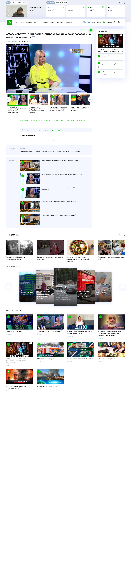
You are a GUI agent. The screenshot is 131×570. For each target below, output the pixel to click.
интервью (55, 120)
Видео (52, 22)
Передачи (60, 22)
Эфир (17, 22)
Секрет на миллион (23, 41)
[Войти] (118, 22)
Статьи (45, 22)
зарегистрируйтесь (57, 130)
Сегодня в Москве (96, 22)
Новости (37, 22)
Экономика (109, 22)
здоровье (34, 120)
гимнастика (24, 120)
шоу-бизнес (71, 120)
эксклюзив (81, 120)
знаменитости (44, 120)
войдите (45, 130)
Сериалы (69, 22)
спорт (63, 120)
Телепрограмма (26, 22)
